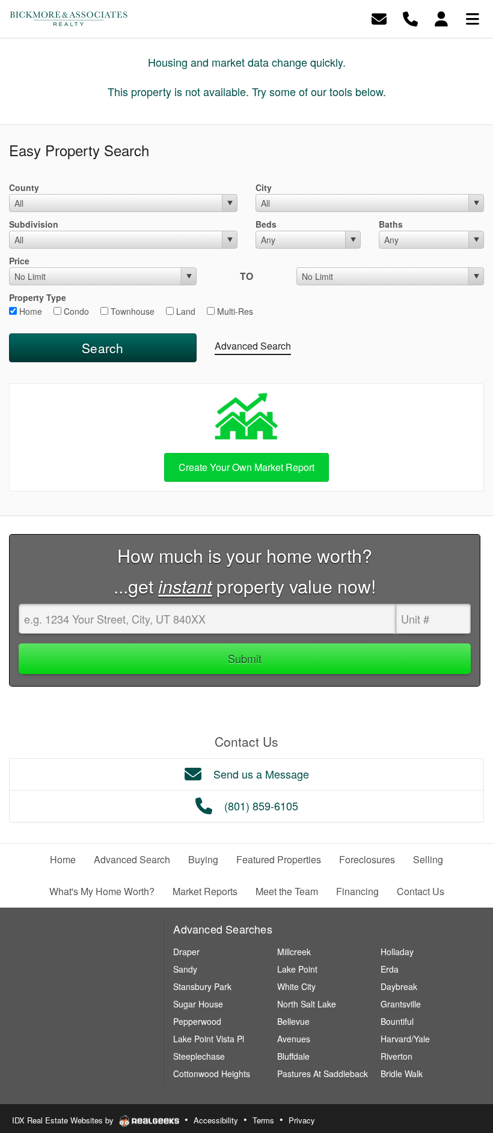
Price (19, 261)
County (24, 187)
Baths (391, 224)
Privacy (302, 1120)
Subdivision (33, 224)
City (264, 187)
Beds (266, 224)
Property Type (37, 297)
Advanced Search (253, 346)
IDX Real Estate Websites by (64, 1120)
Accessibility (216, 1120)
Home (29, 311)
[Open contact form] (379, 18)
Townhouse (131, 311)
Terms (263, 1120)
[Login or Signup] (441, 18)
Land (184, 311)
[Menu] (472, 18)
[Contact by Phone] (410, 18)
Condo (75, 311)
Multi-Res (234, 311)
